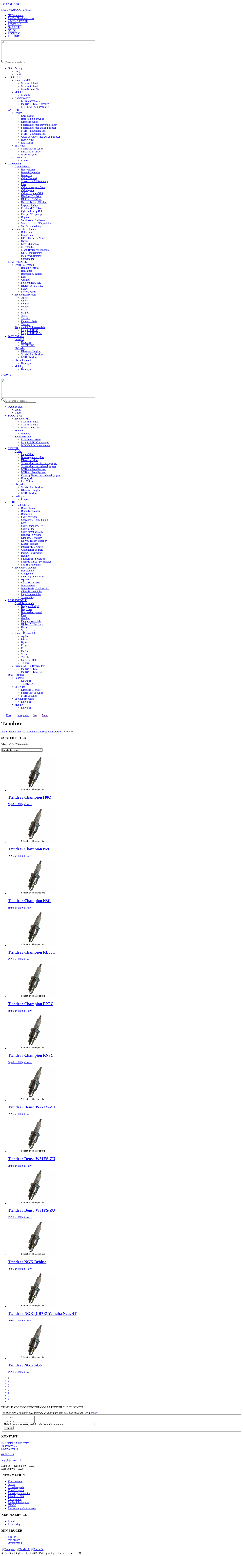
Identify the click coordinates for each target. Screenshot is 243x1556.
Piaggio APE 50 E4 (31, 333)
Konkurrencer (15, 1481)
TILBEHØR (14, 163)
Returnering (14, 1524)
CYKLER (13, 109)
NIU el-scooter (15, 15)
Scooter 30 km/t (29, 83)
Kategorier (23, 715)
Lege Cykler (27, 115)
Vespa (24, 315)
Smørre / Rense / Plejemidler (36, 223)
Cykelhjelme (27, 190)
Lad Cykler (27, 142)
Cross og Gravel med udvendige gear (40, 136)
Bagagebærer (28, 169)
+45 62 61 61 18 (10, 4)
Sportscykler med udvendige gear (38, 127)
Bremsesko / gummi (31, 273)
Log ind (12, 1536)
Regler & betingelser (18, 1502)
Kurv (8, 715)
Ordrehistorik (15, 1542)
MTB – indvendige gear (33, 130)
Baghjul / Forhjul (30, 267)
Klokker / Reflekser (31, 199)
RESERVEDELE (17, 261)
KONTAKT (14, 33)
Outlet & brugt (15, 68)
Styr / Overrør (28, 291)
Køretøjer (26, 342)
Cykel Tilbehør (22, 166)
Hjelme (25, 241)
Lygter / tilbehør (29, 205)
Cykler (18, 112)
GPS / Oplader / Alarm (33, 238)
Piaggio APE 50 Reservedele (30, 327)
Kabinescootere (23, 98)
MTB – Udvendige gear (33, 133)
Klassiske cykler (29, 121)
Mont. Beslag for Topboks (35, 249)
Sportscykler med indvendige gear (39, 124)
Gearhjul (25, 279)
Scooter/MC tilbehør (25, 229)
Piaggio (25, 312)
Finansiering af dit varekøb (22, 1508)
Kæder (24, 288)
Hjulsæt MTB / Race (32, 285)
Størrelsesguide (16, 1487)
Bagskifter (26, 270)
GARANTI (14, 27)
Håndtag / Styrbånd (31, 196)
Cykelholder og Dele (32, 211)
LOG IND (13, 36)
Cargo (24, 160)
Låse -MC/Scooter (30, 244)
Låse (23, 184)
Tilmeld (8, 1428)
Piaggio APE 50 (29, 330)
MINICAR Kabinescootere (35, 106)
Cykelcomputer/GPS (32, 193)
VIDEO (12, 1505)
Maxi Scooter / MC (31, 89)
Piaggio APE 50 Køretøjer (35, 103)
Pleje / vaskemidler (31, 255)
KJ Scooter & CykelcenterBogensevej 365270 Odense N (15, 1445)
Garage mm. (27, 235)
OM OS (12, 30)
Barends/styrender (30, 172)
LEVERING (14, 24)
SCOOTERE (15, 77)
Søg (35, 715)
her (96, 1412)
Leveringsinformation (19, 1493)
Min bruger (14, 1539)
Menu (45, 715)
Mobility (19, 92)
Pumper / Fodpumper (32, 214)
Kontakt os (13, 1521)
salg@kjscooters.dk (11, 1460)
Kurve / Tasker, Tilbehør (34, 202)
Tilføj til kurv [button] (25, 804)
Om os (11, 1484)
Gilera (24, 300)
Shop (4, 731)
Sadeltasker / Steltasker (33, 220)
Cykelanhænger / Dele (33, 187)
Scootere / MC (22, 80)
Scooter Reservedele (25, 294)
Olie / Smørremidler (31, 252)
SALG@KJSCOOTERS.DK (16, 9)
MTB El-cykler (29, 154)
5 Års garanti (14, 1499)
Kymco (25, 303)
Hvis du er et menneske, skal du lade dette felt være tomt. (34, 1424)
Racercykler (27, 139)
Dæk (23, 276)
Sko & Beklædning (31, 226)
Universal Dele (29, 321)
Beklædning (27, 232)
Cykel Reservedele (24, 264)
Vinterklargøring (16, 1490)
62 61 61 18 (7, 1454)
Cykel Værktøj (29, 178)
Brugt (17, 71)
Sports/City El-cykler (32, 148)
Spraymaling (27, 258)
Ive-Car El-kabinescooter (21, 18)
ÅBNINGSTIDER (18, 21)
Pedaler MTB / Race (32, 208)
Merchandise (28, 247)
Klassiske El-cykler (31, 151)
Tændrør (25, 324)
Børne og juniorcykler (32, 118)
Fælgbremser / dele (31, 282)
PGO (24, 309)
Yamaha (25, 318)
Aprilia (24, 297)
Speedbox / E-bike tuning (34, 181)
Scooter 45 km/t (29, 86)
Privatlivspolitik (16, 1496)
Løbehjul (19, 339)
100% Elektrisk (16, 336)
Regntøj (25, 217)
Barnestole (26, 175)
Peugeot (25, 306)
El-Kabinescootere (30, 100)
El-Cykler (20, 145)
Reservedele (15, 731)
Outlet (18, 74)
